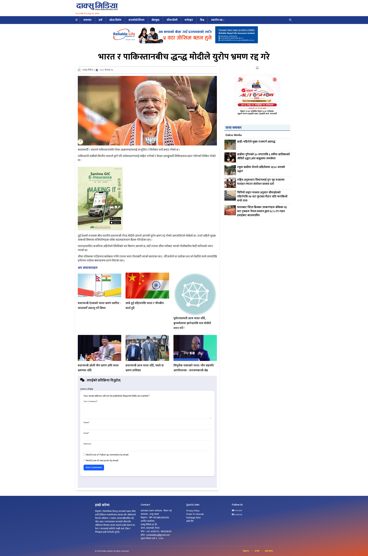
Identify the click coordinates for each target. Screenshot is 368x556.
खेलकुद (155, 20)
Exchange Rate (193, 518)
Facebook (238, 514)
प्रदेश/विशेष (115, 20)
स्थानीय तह (217, 20)
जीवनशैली (172, 20)
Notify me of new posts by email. (102, 460)
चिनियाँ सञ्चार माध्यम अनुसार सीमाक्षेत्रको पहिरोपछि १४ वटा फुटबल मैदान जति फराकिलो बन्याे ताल (262, 196)
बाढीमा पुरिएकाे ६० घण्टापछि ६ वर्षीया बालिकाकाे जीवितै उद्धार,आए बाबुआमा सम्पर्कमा (263, 156)
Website (87, 443)
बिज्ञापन (246, 551)
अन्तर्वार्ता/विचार (136, 20)
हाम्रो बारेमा (269, 551)
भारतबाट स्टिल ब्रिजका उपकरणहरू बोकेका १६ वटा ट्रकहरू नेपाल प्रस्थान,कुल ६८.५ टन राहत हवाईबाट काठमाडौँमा (262, 211)
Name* (86, 422)
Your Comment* (90, 401)
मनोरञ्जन (189, 20)
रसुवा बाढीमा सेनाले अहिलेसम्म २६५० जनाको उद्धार (261, 169)
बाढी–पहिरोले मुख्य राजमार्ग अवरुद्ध (256, 142)
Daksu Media (234, 135)
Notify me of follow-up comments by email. (107, 455)
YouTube (238, 510)
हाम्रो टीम (190, 521)
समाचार (87, 20)
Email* (86, 433)
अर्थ (100, 20)
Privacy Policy (192, 511)
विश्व (202, 20)
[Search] (290, 20)
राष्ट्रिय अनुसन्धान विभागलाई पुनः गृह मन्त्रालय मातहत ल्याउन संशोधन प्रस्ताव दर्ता (260, 182)
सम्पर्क (257, 551)
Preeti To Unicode (195, 514)
